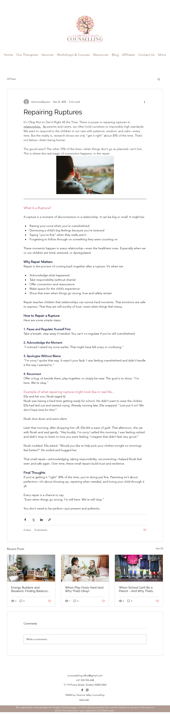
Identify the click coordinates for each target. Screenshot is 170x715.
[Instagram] (87, 690)
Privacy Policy (84, 700)
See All (159, 548)
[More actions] (144, 102)
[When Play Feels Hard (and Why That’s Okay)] (85, 568)
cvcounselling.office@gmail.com (85, 675)
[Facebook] (82, 690)
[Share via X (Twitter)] (33, 519)
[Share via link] (49, 519)
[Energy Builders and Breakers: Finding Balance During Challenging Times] (31, 568)
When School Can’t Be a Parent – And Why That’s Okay (136, 589)
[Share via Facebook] (25, 519)
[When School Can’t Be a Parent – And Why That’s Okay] (139, 568)
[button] (73, 54)
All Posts (11, 78)
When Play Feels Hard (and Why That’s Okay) (84, 589)
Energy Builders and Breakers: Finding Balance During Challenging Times (29, 589)
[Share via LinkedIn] (41, 519)
